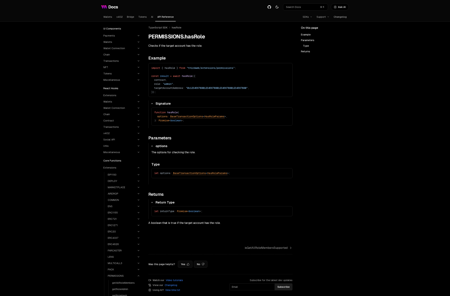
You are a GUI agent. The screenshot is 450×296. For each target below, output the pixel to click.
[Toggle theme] (277, 7)
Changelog (340, 16)
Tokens (142, 16)
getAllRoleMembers (123, 282)
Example (306, 34)
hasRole (176, 27)
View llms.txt (172, 290)
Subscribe (283, 286)
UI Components (112, 28)
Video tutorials (174, 280)
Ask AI (342, 7)
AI (152, 16)
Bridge (130, 16)
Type (306, 45)
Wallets (107, 16)
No (198, 264)
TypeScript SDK (158, 27)
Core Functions (112, 160)
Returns (305, 51)
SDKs (306, 16)
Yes (183, 264)
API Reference (165, 16)
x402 (119, 16)
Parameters (307, 40)
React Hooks (110, 88)
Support (321, 16)
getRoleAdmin (120, 289)
